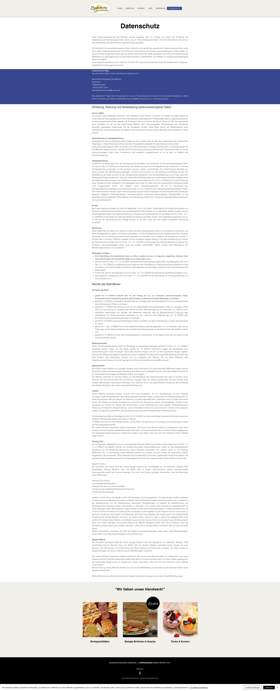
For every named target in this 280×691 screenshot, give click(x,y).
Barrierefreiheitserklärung (130, 678)
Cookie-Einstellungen (252, 687)
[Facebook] (140, 673)
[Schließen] (277, 687)
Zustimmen (269, 687)
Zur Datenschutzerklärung (199, 687)
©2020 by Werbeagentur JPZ (149, 678)
